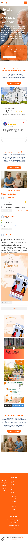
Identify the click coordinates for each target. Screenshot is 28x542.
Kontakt (14, 512)
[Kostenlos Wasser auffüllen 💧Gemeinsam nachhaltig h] (14, 348)
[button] (2, 539)
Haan (4, 490)
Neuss (12, 489)
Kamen (12, 484)
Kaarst (12, 486)
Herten (12, 482)
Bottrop (4, 480)
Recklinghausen (12, 490)
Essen (4, 487)
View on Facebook (21, 210)
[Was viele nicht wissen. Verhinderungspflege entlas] (14, 392)
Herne (12, 481)
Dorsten (4, 483)
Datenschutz (14, 539)
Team (14, 509)
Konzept (14, 506)
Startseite (14, 498)
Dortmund (4, 485)
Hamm (4, 491)
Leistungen (14, 504)
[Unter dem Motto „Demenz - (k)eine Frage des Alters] (14, 326)
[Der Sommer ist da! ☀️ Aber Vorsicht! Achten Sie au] (14, 370)
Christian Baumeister (14, 123)
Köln (12, 487)
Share (27, 210)
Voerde (12, 492)
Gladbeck (4, 488)
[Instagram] (15, 529)
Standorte (14, 501)
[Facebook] (13, 529)
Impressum (22, 537)
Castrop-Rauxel (4, 482)
